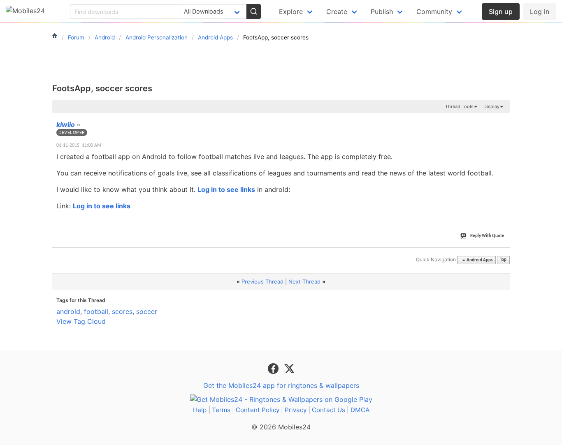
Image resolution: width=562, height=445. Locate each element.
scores (122, 311)
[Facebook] (274, 368)
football (96, 311)
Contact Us (328, 410)
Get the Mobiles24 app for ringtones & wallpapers (281, 385)
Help (200, 410)
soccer (146, 311)
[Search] (253, 11)
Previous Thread (262, 281)
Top (503, 260)
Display (491, 106)
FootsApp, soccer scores (102, 88)
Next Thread (304, 281)
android (68, 311)
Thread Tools (459, 106)
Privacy (296, 410)
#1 (503, 120)
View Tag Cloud (81, 321)
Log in (539, 11)
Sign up (501, 11)
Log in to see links (226, 189)
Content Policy (257, 410)
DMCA (360, 410)
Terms (221, 410)
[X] (289, 368)
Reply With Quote (487, 236)
